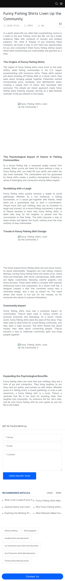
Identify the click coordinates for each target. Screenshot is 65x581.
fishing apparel (30, 530)
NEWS (58, 493)
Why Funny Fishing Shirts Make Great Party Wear (49, 507)
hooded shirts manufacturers (17, 538)
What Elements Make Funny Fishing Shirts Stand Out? (49, 513)
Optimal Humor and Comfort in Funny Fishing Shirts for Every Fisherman (18, 507)
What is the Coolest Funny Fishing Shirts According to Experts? (19, 500)
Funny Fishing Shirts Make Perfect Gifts (49, 500)
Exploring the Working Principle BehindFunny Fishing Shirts (18, 513)
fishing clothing (11, 530)
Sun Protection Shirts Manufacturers (20, 553)
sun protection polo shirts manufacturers (22, 546)
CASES (50, 493)
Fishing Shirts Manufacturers (17, 561)
